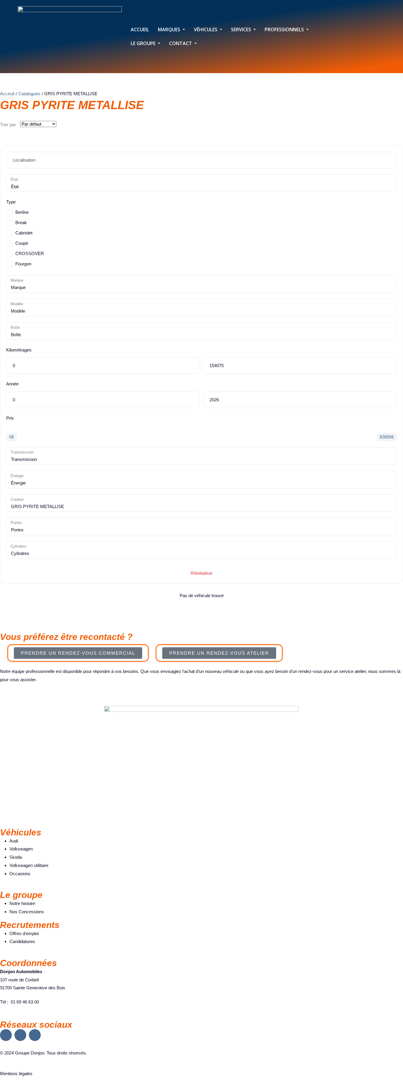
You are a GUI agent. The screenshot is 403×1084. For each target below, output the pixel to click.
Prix (10, 418)
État (14, 179)
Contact (181, 43)
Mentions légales (16, 1073)
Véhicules (206, 29)
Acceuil (7, 93)
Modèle (17, 304)
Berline (22, 212)
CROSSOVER (29, 253)
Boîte (15, 327)
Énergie (17, 476)
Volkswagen (21, 848)
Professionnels (285, 29)
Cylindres (19, 546)
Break (21, 222)
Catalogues (29, 93)
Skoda (15, 857)
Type (11, 201)
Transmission (22, 452)
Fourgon (23, 263)
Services (241, 29)
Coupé (21, 243)
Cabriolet (23, 232)
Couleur (17, 499)
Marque (17, 280)
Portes (16, 522)
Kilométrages (19, 349)
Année (12, 383)
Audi (13, 840)
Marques (169, 29)
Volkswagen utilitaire (28, 865)
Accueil (140, 29)
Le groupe (144, 43)
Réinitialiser (202, 573)
